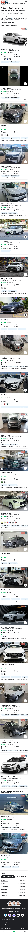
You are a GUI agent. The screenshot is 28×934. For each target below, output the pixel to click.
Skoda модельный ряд (7, 876)
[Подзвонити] (22, 915)
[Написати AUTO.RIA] (18, 915)
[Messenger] (9, 915)
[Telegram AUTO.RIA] (5, 915)
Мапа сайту (4, 924)
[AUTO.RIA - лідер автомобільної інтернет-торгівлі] (4, 2)
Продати (14, 932)
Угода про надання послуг (7, 919)
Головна (2, 932)
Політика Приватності (6, 922)
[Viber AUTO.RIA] (14, 915)
